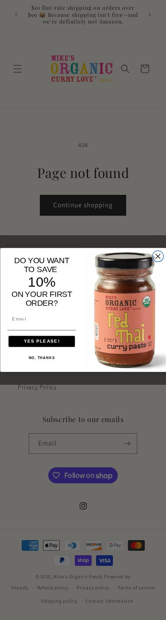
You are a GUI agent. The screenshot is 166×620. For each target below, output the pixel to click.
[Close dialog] (157, 256)
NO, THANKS (41, 358)
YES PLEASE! (41, 341)
